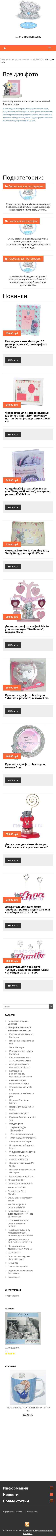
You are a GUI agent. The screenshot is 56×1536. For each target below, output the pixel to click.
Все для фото (16, 1123)
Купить (14, 360)
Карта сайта (13, 1295)
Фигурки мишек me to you (22, 1151)
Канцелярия (14, 1277)
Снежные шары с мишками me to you (19, 1082)
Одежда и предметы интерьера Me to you (19, 1065)
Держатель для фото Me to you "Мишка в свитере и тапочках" (26, 846)
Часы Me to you (17, 1047)
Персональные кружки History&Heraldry (19, 1257)
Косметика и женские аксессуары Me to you (20, 1059)
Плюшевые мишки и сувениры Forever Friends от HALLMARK (20, 1214)
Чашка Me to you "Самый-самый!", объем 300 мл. (28, 1409)
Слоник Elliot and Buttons (20, 1183)
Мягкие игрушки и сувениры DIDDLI (17, 1206)
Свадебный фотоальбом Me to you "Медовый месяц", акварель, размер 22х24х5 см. (27, 491)
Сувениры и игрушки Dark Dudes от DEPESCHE (20, 1241)
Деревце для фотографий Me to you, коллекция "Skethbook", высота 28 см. (27, 629)
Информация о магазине (12, 1511)
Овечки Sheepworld (17, 1266)
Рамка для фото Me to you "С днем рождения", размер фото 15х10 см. (26, 344)
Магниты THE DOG (17, 1187)
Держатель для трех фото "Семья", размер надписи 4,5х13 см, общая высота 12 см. (27, 969)
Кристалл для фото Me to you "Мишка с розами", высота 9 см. (27, 696)
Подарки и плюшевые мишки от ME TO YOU (22, 59)
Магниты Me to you (18, 1155)
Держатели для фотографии (18, 1129)
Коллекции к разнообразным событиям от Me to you (20, 1073)
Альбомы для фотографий (23, 1137)
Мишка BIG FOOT (16, 1180)
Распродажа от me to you (21, 1176)
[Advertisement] (28, 149)
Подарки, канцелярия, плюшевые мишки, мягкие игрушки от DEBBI (20, 1232)
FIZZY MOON (14, 1252)
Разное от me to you (19, 1159)
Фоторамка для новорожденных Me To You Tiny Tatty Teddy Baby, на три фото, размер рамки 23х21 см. (27, 417)
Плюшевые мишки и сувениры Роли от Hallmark (18, 1223)
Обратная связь (31, 36)
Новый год (13, 1262)
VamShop (27, 1530)
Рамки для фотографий (22, 1134)
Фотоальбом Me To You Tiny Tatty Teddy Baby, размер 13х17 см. (27, 552)
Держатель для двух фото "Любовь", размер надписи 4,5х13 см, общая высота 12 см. (27, 909)
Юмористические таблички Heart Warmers (20, 1247)
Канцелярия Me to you (20, 1141)
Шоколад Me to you (18, 1113)
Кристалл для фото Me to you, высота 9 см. (25, 766)
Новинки (15, 296)
